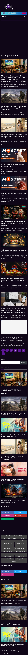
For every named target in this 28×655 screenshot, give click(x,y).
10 (23, 350)
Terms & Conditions (14, 653)
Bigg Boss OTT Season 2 (19, 535)
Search (3, 359)
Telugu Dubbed (20, 559)
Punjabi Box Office (9, 553)
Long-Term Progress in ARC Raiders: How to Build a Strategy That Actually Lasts (13, 107)
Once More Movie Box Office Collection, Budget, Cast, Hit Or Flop (12, 479)
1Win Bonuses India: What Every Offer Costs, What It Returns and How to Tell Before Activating (12, 338)
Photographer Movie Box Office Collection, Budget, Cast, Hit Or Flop (13, 501)
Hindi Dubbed (20, 543)
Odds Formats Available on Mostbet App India (13, 194)
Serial (22, 553)
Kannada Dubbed (7, 548)
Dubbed (23, 538)
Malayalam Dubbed (7, 551)
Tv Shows (14, 561)
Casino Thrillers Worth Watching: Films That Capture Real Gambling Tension (13, 280)
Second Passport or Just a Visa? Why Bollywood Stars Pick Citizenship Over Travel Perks (14, 136)
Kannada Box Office (20, 546)
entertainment (7, 541)
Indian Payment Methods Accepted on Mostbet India (13, 165)
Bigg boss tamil (6, 538)
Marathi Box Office (20, 551)
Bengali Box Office (7, 535)
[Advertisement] (14, 38)
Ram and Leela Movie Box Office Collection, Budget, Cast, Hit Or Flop (13, 435)
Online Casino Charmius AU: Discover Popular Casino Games (14, 251)
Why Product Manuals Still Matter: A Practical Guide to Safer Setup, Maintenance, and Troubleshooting (13, 310)
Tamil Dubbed (20, 556)
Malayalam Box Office (20, 548)
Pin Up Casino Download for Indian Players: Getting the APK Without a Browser (13, 223)
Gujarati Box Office (19, 541)
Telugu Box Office (8, 559)
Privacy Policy (4, 653)
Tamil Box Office (8, 556)
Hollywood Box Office (8, 546)
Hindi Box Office (8, 543)
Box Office (15, 538)
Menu (6, 17)
